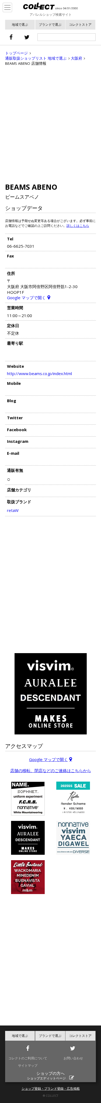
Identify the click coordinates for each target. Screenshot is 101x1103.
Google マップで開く (26, 297)
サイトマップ (27, 1065)
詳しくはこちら (78, 225)
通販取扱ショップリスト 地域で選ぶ (36, 58)
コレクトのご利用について (27, 1058)
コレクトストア (80, 24)
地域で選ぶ (20, 24)
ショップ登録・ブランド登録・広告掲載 (51, 1088)
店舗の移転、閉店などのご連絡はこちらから (50, 770)
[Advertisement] (50, 124)
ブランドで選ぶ (50, 24)
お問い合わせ (73, 1058)
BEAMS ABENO (31, 187)
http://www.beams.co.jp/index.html (39, 373)
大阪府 (76, 58)
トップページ (16, 53)
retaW (13, 510)
